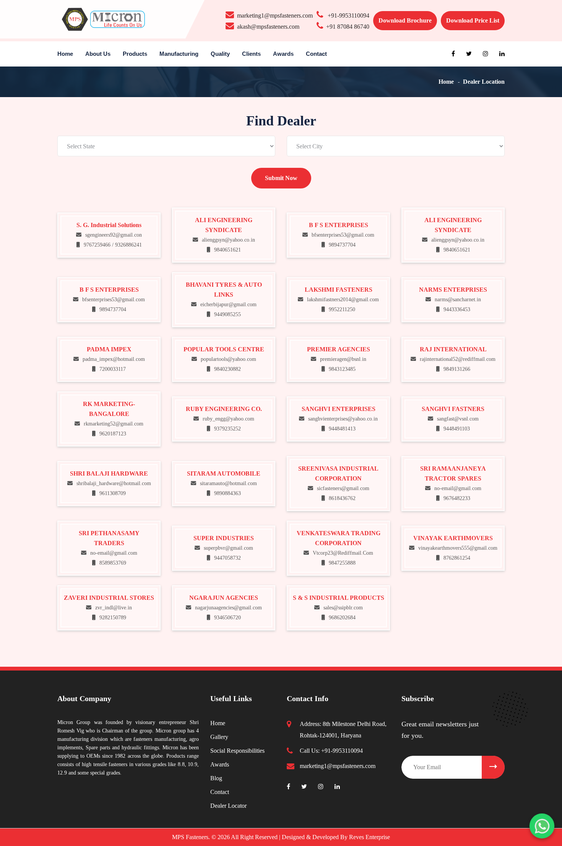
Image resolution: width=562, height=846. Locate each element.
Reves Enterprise (369, 837)
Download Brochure (405, 20)
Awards (283, 53)
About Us (97, 53)
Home (65, 53)
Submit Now (281, 178)
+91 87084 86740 (347, 26)
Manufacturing (178, 53)
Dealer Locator (228, 805)
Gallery (219, 737)
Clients (251, 53)
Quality (220, 53)
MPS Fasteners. (191, 837)
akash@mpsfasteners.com (268, 26)
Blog (216, 778)
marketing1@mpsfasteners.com (275, 15)
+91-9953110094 (347, 15)
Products (135, 53)
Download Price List (472, 20)
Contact (316, 53)
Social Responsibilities (237, 750)
